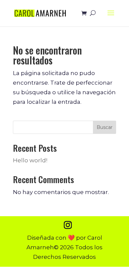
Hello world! (30, 160)
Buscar (104, 127)
